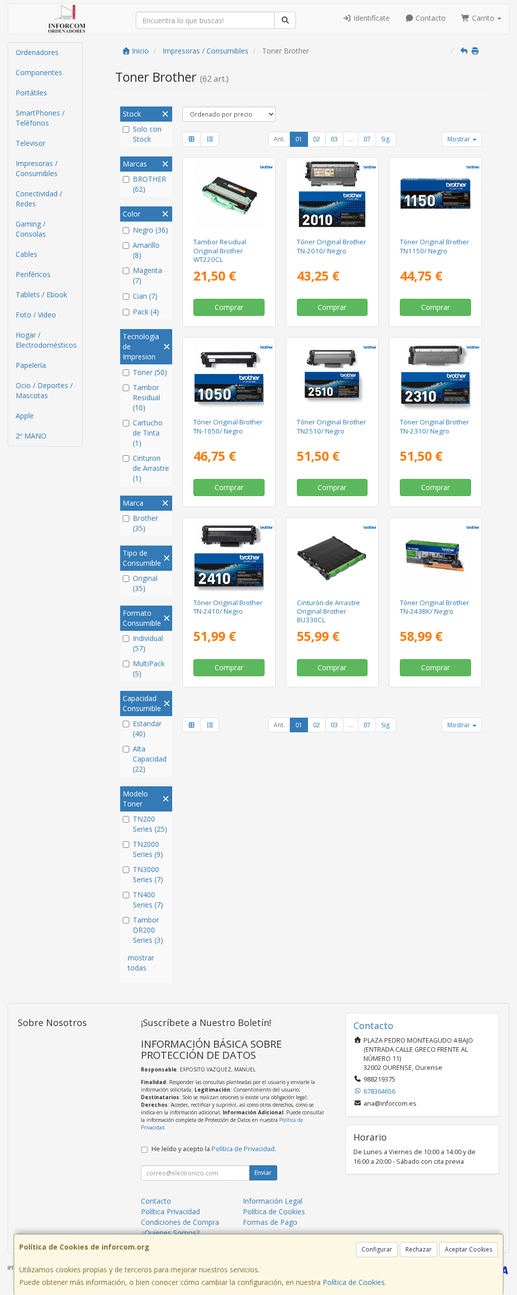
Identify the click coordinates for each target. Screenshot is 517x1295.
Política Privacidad (170, 1211)
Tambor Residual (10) (146, 397)
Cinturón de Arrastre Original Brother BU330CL (328, 611)
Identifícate (370, 18)
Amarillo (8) (146, 250)
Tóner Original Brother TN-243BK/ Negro (434, 607)
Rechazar (418, 1249)
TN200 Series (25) (150, 824)
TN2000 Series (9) (148, 849)
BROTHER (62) (149, 184)
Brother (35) (145, 523)
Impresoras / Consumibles (37, 168)
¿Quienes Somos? (170, 1232)
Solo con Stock (147, 134)
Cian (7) (145, 296)
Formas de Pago (270, 1222)
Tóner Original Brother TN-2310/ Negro (434, 426)
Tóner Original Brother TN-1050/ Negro (228, 426)
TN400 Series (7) (148, 899)
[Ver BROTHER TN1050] (229, 376)
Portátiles (31, 92)
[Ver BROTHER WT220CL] (229, 195)
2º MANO (31, 436)
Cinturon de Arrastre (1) (151, 468)
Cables (26, 254)
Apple (25, 415)
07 (367, 139)
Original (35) (145, 583)
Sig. (386, 139)
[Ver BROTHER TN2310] (435, 376)
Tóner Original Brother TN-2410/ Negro (228, 607)
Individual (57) (148, 643)
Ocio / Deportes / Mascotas (44, 390)
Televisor (30, 143)
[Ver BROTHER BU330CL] (332, 556)
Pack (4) (146, 311)
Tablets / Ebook (41, 294)
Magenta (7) (147, 275)
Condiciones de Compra (180, 1222)
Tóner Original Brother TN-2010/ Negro (331, 246)
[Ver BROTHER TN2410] (229, 556)
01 (298, 139)
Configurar (376, 1249)
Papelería (31, 365)
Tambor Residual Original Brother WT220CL (219, 250)
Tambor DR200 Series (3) (148, 930)
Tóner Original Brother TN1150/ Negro (434, 246)
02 (316, 139)
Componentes (39, 72)
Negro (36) (150, 230)
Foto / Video (36, 314)
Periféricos (33, 274)
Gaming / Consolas (31, 229)
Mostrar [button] (459, 139)
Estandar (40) (147, 728)
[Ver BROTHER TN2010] (332, 195)
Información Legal (272, 1201)
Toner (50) (150, 372)
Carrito (483, 18)
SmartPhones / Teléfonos (40, 118)
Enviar (263, 1172)
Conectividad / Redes (39, 198)
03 (334, 139)
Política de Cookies (354, 1282)
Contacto (429, 18)
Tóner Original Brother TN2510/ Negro (331, 426)
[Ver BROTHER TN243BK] (435, 556)
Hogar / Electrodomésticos (46, 340)
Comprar (229, 307)
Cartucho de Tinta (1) (148, 433)
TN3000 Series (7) (148, 874)
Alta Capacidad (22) (150, 759)
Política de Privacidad (243, 1149)
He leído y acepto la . (213, 1149)
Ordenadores (37, 52)
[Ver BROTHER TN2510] (332, 376)
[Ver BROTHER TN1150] (435, 195)
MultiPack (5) (149, 668)
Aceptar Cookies (468, 1249)
